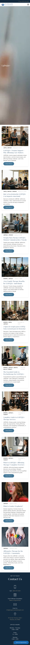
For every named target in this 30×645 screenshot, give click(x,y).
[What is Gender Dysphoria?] (15, 503)
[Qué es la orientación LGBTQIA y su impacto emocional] (15, 190)
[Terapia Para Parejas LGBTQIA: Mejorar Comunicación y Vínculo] (15, 234)
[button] (28, 4)
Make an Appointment (15, 600)
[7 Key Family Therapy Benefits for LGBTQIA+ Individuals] (15, 277)
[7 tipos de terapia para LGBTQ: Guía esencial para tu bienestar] (15, 322)
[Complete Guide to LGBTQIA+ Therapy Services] (15, 412)
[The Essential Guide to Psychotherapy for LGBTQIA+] (15, 367)
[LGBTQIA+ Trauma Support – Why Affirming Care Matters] (15, 146)
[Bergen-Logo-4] (7, 4)
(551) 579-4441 (16, 590)
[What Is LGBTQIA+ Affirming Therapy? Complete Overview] (15, 458)
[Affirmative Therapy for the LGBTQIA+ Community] (15, 549)
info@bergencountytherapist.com (15, 610)
